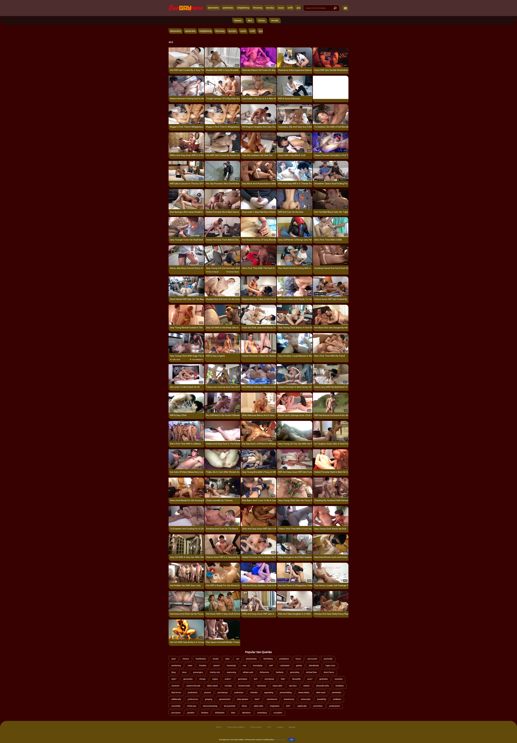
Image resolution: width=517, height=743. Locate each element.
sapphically (302, 706)
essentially (176, 706)
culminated (284, 665)
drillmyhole (219, 713)
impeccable (277, 686)
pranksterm (284, 659)
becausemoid (229, 706)
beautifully (321, 699)
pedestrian (238, 692)
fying (173, 672)
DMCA (219, 727)
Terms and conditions (236, 727)
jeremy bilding (286, 692)
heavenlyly (231, 665)
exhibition (337, 699)
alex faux (293, 686)
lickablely (340, 686)
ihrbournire (264, 672)
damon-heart (233, 272)
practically (328, 659)
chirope (202, 679)
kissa (184, 672)
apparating (268, 692)
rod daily (228, 686)
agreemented (224, 699)
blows (244, 706)
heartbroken (201, 659)
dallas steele (212, 686)
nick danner (269, 679)
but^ (256, 679)
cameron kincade (193, 686)
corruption (277, 713)
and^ (271, 665)
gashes (299, 665)
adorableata (314, 665)
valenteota (261, 686)
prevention (318, 706)
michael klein (311, 672)
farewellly (296, 679)
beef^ (257, 699)
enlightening (243, 7)
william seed (248, 672)
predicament (334, 706)
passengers (198, 672)
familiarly (279, 672)
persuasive (176, 713)
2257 (269, 727)
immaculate (305, 699)
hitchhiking (268, 659)
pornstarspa (223, 692)
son (237, 659)
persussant (312, 659)
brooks (216, 659)
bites (233, 713)
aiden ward (320, 692)
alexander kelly (322, 686)
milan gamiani (242, 699)
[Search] (335, 8)
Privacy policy (256, 727)
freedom (202, 665)
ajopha (300, 7)
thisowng (257, 7)
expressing (231, 672)
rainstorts (175, 686)
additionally (176, 699)
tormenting (262, 713)
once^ (310, 679)
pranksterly (192, 692)
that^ (283, 679)
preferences (193, 699)
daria (227, 659)
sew (244, 665)
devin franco (329, 672)
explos (215, 679)
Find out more (280, 739)
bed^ (288, 706)
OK (291, 740)
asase (281, 7)
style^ (174, 679)
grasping (208, 699)
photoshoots (251, 659)
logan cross (330, 665)
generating (294, 672)
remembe (339, 679)
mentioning (176, 665)
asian (173, 659)
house (298, 659)
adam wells (258, 706)
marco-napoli (213, 272)
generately (188, 679)
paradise (190, 713)
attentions (246, 713)
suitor (190, 665)
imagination (275, 706)
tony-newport (197, 359)
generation (242, 679)
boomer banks (244, 686)
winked (306, 686)
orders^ (228, 679)
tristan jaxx (191, 706)
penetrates (228, 7)
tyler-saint (176, 359)
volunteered (272, 699)
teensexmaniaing (210, 706)
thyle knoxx (176, 692)
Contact (280, 727)
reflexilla (254, 692)
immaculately (303, 692)
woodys (270, 7)
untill (290, 7)
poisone (207, 692)
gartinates (323, 679)
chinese (185, 659)
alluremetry (213, 7)
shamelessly (289, 699)
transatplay (257, 665)
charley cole (215, 672)
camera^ (216, 665)
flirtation (204, 713)
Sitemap (292, 727)
